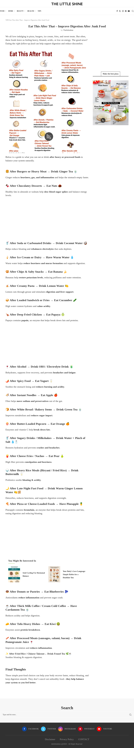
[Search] (132, 11)
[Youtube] (129, 11)
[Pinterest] (126, 11)
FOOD (2, 11)
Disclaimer (50, 739)
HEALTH (30, 11)
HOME (10, 11)
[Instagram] (123, 11)
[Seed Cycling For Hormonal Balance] (14, 574)
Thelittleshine (68, 30)
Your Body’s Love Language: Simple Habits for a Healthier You (74, 574)
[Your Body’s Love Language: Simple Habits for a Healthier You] (54, 574)
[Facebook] (117, 11)
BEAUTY (20, 11)
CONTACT (83, 739)
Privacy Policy (67, 739)
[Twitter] (120, 11)
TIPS (39, 11)
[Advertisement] (47, 217)
